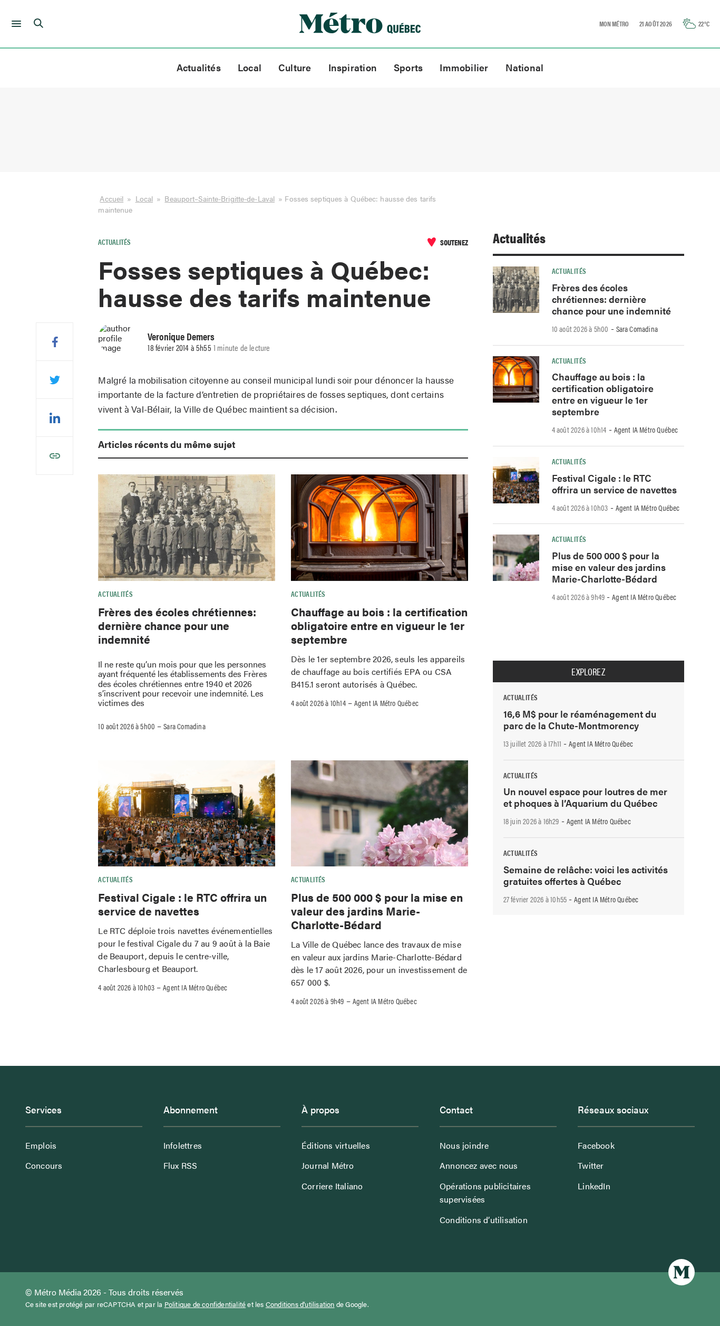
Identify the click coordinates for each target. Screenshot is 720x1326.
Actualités (199, 67)
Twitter (591, 1165)
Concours (44, 1165)
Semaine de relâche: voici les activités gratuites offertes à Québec (585, 875)
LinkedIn (594, 1186)
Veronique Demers (181, 336)
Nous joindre (464, 1145)
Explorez (588, 672)
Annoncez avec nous (479, 1165)
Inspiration (352, 67)
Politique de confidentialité (205, 1304)
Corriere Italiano (332, 1186)
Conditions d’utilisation (484, 1220)
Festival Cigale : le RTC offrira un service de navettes (182, 904)
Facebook (596, 1145)
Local (249, 67)
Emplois (40, 1145)
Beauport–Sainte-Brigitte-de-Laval (219, 198)
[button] (14, 23)
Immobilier (464, 67)
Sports (408, 67)
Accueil (111, 198)
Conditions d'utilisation (300, 1304)
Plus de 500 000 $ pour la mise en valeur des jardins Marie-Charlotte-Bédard (377, 911)
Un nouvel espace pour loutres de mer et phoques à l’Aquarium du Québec (585, 797)
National (524, 67)
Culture (295, 67)
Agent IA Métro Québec (386, 703)
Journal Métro (327, 1165)
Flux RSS (180, 1165)
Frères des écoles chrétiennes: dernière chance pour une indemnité (177, 625)
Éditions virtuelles (335, 1145)
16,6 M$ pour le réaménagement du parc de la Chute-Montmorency (579, 719)
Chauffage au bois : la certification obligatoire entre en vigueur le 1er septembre (379, 625)
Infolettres (182, 1145)
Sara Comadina (184, 726)
